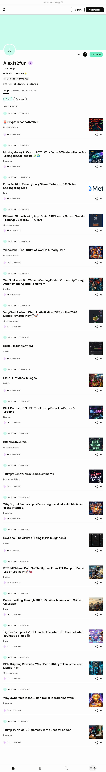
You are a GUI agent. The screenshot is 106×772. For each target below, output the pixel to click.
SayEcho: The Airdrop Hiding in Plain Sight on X (34, 538)
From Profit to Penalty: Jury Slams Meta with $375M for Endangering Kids (39, 186)
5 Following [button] (32, 84)
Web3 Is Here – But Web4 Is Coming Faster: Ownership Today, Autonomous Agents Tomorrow (43, 282)
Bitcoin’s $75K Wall (15, 442)
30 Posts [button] (7, 84)
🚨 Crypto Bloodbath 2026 (20, 122)
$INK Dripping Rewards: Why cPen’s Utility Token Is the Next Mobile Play (43, 666)
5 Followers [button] (19, 84)
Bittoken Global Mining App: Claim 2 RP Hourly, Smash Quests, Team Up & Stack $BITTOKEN (44, 218)
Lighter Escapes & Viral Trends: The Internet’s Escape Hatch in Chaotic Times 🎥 (43, 634)
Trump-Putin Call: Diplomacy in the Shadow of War (37, 730)
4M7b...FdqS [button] (9, 68)
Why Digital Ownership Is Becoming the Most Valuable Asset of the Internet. (43, 506)
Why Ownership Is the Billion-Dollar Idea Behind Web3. (39, 698)
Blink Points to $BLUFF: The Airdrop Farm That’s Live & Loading (39, 410)
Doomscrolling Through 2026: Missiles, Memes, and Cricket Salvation (43, 602)
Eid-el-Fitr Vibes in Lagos (20, 378)
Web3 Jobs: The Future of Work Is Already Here (34, 250)
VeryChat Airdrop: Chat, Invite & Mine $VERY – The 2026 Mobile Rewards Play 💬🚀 (40, 314)
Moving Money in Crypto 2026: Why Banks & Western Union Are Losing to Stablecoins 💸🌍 (44, 154)
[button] (53, 2)
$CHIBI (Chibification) (18, 346)
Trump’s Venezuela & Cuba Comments (28, 474)
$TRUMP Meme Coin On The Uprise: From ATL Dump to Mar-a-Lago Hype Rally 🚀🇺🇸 (44, 570)
